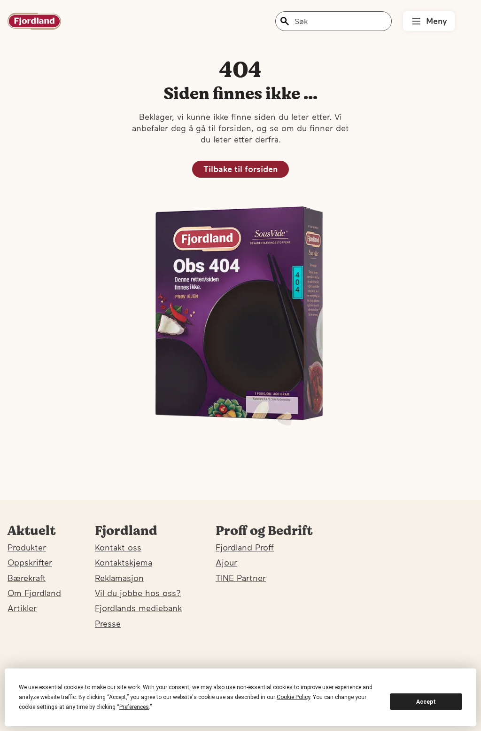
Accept (426, 702)
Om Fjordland (34, 593)
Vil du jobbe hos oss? (138, 593)
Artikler (22, 608)
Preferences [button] (134, 707)
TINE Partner (241, 578)
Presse (108, 623)
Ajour (226, 562)
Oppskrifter (30, 562)
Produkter (27, 547)
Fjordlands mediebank (138, 608)
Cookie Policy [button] (293, 697)
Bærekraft (27, 578)
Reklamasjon (119, 578)
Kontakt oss (118, 547)
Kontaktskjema (123, 562)
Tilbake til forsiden (240, 169)
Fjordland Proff (245, 547)
